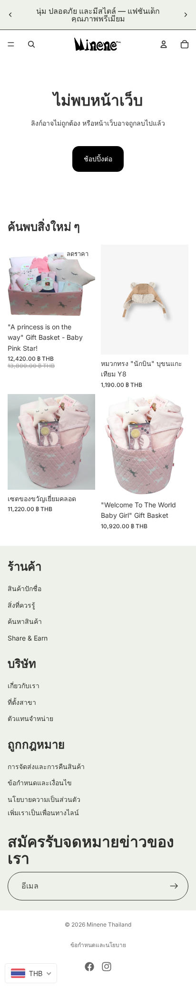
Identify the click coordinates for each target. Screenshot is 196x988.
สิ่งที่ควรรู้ (21, 605)
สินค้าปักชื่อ (24, 588)
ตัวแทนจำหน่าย (30, 718)
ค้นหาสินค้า (25, 621)
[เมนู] (11, 44)
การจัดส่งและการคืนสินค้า (46, 766)
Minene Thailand (109, 924)
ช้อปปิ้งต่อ (98, 159)
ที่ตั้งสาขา (22, 702)
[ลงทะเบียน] (174, 886)
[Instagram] (106, 966)
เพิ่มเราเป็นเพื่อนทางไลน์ (43, 813)
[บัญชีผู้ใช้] (163, 44)
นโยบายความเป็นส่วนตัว (44, 799)
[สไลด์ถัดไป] (185, 14)
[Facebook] (89, 966)
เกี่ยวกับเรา (23, 686)
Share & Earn (28, 637)
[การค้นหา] (31, 44)
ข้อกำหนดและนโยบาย (98, 944)
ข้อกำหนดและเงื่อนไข (40, 783)
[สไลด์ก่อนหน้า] (10, 14)
